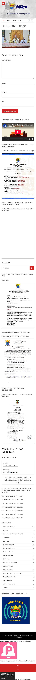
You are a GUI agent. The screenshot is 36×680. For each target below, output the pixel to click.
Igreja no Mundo (8, 555)
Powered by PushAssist (22, 679)
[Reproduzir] (4, 139)
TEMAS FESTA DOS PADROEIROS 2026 (13, 151)
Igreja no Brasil (7, 552)
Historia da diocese (9, 548)
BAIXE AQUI (5, 280)
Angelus (5, 530)
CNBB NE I (6, 537)
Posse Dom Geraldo (9, 577)
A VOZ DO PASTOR (9, 527)
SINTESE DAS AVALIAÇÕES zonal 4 (12, 507)
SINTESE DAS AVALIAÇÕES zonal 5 (12, 511)
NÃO (18, 665)
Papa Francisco (7, 570)
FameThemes (18, 637)
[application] (18, 132)
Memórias (6, 559)
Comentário (7, 60)
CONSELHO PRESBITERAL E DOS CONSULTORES (17, 394)
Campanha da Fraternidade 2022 (13, 534)
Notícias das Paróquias (10, 562)
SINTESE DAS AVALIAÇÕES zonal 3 (12, 503)
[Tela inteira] (32, 139)
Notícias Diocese (8, 566)
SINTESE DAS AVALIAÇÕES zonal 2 (12, 500)
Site (3, 101)
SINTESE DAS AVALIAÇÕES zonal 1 (12, 496)
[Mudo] (29, 139)
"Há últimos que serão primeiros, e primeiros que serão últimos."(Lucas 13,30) (18, 480)
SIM (18, 670)
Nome (4, 83)
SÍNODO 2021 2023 (9, 584)
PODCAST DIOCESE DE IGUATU (12, 573)
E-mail (4, 92)
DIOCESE (6, 541)
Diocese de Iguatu (8, 544)
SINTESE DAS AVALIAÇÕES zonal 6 (12, 514)
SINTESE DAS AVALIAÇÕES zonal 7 (12, 518)
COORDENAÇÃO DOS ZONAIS (11, 336)
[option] (19, 20)
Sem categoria (7, 580)
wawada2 (6, 587)
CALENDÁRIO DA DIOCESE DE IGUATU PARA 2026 (17, 209)
